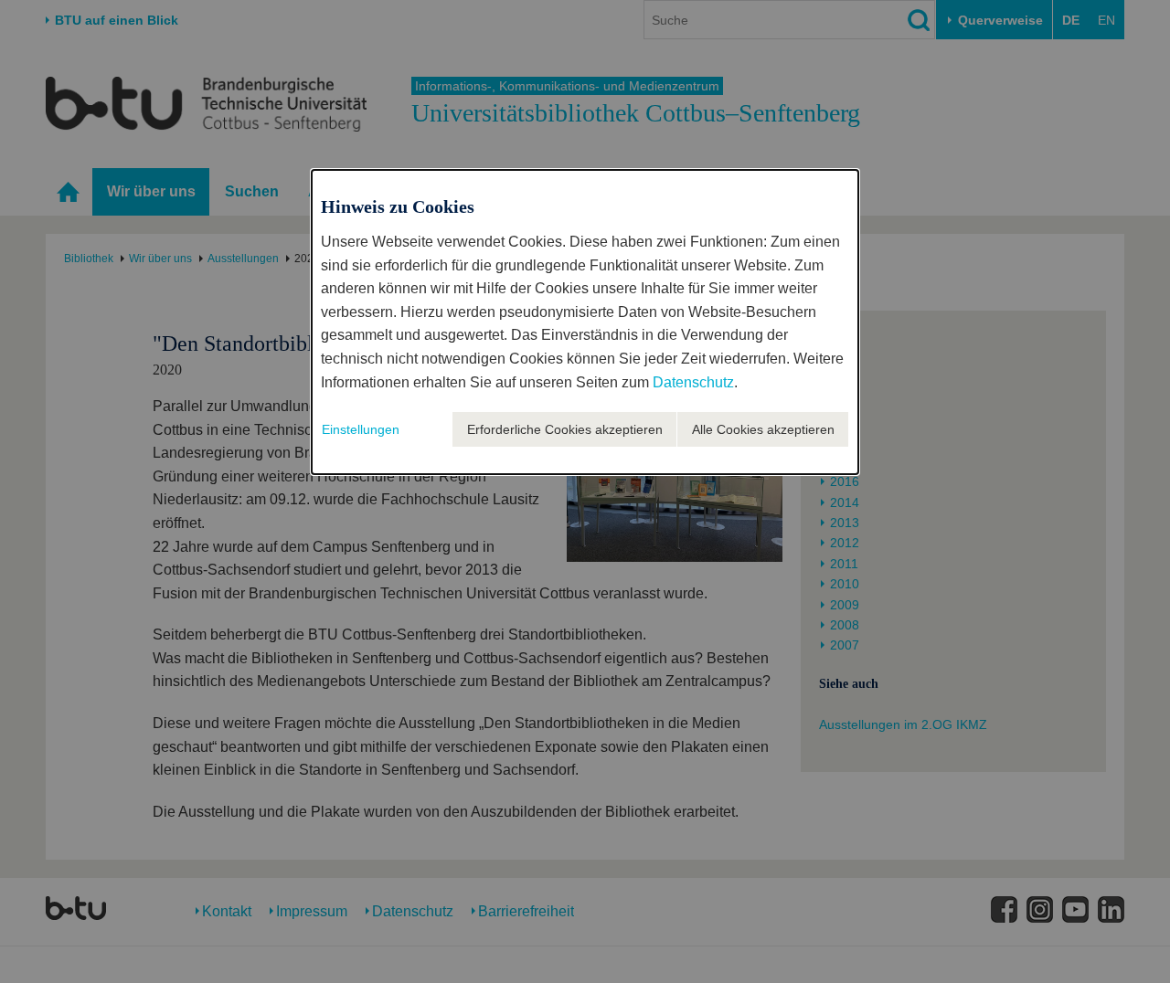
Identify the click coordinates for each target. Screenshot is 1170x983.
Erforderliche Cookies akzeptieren (565, 429)
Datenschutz (693, 382)
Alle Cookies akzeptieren (763, 429)
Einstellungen (360, 429)
